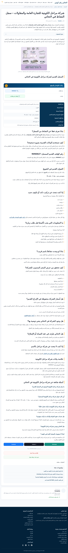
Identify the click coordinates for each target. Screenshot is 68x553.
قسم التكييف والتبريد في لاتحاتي (51, 353)
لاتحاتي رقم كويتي (61, 2)
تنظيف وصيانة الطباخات (62, 535)
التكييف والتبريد (30, 519)
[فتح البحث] (2, 2)
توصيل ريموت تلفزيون (8, 2)
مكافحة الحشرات (63, 542)
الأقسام (31, 533)
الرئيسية (65, 6)
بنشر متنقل (45, 2)
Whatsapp (54, 444)
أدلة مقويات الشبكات (63, 541)
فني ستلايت (39, 2)
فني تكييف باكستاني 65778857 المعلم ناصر (54, 480)
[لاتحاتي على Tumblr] (23, 545)
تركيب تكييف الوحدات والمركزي (17, 217)
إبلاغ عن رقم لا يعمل (34, 453)
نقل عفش (15, 2)
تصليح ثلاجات (26, 2)
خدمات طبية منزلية (33, 2)
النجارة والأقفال (64, 539)
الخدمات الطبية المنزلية (28, 524)
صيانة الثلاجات (30, 521)
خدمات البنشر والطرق (29, 522)
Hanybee (60, 20)
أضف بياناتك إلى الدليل (47, 517)
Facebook (13, 444)
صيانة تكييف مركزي (58, 6)
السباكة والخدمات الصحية (62, 533)
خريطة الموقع (30, 539)
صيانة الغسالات (30, 515)
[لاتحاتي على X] (29, 545)
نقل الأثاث (31, 513)
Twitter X (34, 444)
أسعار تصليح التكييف (29, 315)
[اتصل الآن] (6, 85)
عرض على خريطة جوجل (34, 457)
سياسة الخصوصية (29, 537)
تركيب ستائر (64, 531)
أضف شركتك (50, 2)
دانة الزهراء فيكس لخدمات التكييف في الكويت (53, 471)
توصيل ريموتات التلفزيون (62, 537)
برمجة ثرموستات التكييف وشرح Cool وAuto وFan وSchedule (50, 474)
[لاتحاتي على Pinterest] (26, 545)
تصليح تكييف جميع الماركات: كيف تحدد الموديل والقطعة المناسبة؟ (49, 477)
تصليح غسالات (20, 2)
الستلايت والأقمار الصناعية (28, 517)
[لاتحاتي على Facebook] (31, 545)
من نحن (31, 535)
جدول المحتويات (59, 34)
